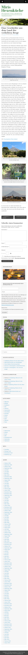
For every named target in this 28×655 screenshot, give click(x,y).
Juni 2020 (6, 517)
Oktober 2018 (7, 532)
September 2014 (8, 608)
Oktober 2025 (7, 463)
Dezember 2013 (8, 624)
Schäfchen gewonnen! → (21, 217)
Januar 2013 (7, 642)
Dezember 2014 (8, 603)
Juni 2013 (6, 634)
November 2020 (8, 508)
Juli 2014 (6, 612)
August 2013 (7, 630)
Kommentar (4, 229)
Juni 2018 (6, 537)
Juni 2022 (6, 483)
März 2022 (6, 486)
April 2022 (6, 485)
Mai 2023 (6, 473)
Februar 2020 (7, 524)
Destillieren (6, 405)
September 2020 (8, 512)
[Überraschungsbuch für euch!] (14, 333)
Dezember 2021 (8, 492)
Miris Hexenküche (12, 9)
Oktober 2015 (7, 586)
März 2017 (6, 558)
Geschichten (4, 26)
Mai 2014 (6, 615)
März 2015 (6, 598)
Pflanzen (6, 420)
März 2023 (6, 475)
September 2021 (8, 495)
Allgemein (6, 401)
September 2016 (8, 568)
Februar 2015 (7, 600)
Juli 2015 (6, 591)
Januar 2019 (7, 530)
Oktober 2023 (7, 466)
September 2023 (8, 468)
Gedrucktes (7, 439)
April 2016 (6, 576)
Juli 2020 (6, 515)
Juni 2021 (6, 500)
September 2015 (8, 588)
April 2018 (6, 539)
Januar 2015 (7, 602)
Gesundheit (7, 411)
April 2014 (6, 617)
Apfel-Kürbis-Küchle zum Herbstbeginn (13, 362)
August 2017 (7, 549)
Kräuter (6, 415)
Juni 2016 (6, 573)
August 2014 (7, 610)
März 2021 (6, 503)
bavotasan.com (20, 653)
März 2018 (6, 541)
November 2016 (8, 564)
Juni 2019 (6, 529)
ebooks (6, 432)
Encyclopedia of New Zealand (10, 139)
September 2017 (8, 547)
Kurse (5, 434)
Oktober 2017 (7, 546)
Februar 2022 (7, 488)
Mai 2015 (6, 595)
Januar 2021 (7, 505)
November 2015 (8, 585)
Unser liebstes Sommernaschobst (12, 364)
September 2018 (8, 534)
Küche (5, 416)
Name (3, 243)
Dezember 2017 (8, 542)
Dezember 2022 (8, 476)
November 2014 (8, 605)
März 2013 (6, 639)
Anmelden (6, 449)
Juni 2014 (6, 613)
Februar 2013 (7, 641)
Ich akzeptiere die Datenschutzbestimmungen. (13, 309)
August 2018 (7, 536)
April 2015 (6, 597)
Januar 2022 (7, 490)
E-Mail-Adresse (5, 246)
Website (3, 250)
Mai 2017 (6, 554)
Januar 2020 (7, 525)
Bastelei (6, 403)
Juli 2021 (6, 498)
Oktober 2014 (7, 607)
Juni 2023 (6, 471)
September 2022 (8, 478)
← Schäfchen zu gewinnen (5, 217)
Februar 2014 (7, 620)
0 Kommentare (16, 34)
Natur (5, 418)
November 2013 (8, 625)
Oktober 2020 (7, 510)
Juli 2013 (6, 632)
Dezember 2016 (8, 563)
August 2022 (7, 480)
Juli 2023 (6, 470)
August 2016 (7, 569)
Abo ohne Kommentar (20, 258)
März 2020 (6, 522)
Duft (5, 406)
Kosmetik (6, 413)
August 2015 (7, 590)
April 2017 (6, 556)
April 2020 (6, 520)
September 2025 (8, 464)
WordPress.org (7, 454)
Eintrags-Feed (7, 451)
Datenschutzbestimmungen (8, 305)
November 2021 (8, 493)
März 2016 (6, 578)
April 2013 (6, 637)
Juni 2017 (6, 553)
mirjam (4, 34)
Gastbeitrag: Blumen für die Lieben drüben (14, 360)
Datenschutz (4, 307)
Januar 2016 (7, 581)
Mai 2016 (6, 575)
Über (5, 435)
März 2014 (6, 619)
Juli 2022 (6, 481)
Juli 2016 (6, 571)
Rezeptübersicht (8, 437)
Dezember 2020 (8, 507)
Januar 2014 (7, 622)
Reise (8, 26)
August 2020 (7, 514)
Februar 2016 (7, 580)
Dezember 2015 (8, 583)
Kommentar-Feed (8, 452)
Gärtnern (6, 408)
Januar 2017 (7, 561)
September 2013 (8, 629)
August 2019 (7, 527)
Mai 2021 (6, 502)
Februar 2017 (7, 559)
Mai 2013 (6, 636)
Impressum (6, 440)
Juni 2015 (6, 593)
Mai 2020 (6, 519)
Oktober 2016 (7, 566)
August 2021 (7, 497)
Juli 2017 (6, 551)
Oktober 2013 (7, 627)
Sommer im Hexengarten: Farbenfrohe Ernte (14, 365)
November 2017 (8, 544)
